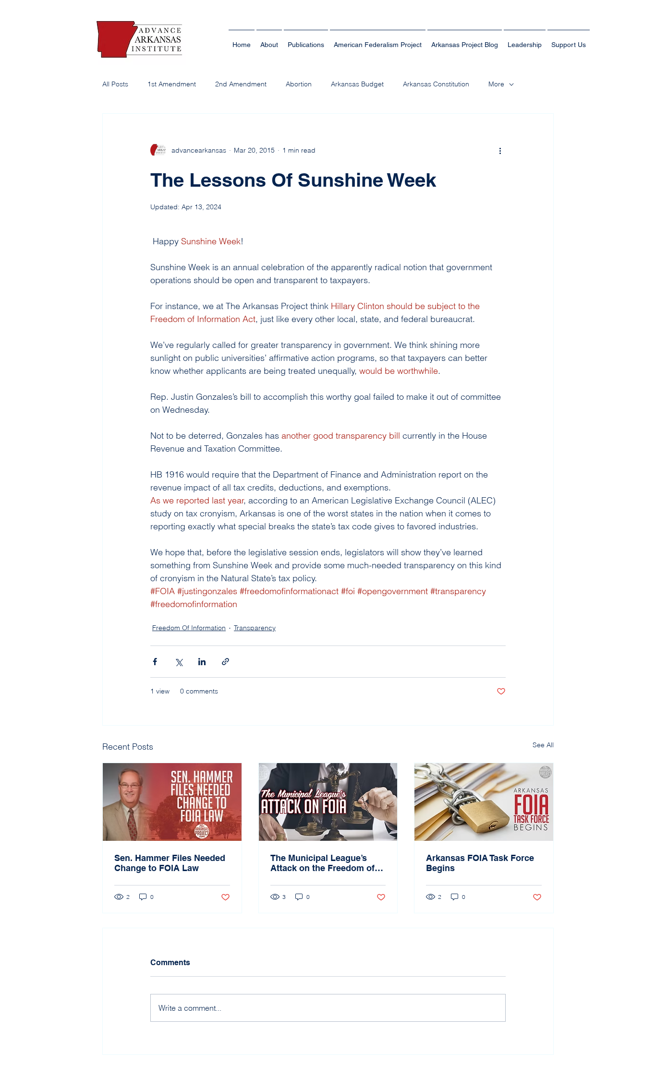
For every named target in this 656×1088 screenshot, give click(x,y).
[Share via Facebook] (154, 661)
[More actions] (500, 150)
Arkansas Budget (357, 84)
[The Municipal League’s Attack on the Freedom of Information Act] (328, 802)
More (496, 84)
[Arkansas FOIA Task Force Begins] (483, 802)
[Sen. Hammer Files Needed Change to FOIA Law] (172, 802)
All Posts (115, 84)
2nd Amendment (241, 84)
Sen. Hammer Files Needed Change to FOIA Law (169, 863)
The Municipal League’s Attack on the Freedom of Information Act (322, 863)
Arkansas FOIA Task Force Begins (480, 863)
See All (543, 745)
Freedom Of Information (189, 627)
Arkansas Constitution (436, 84)
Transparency (255, 627)
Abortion (299, 84)
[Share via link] (225, 661)
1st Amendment (171, 84)
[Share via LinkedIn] (202, 661)
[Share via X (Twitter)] (178, 661)
